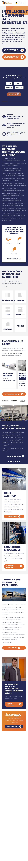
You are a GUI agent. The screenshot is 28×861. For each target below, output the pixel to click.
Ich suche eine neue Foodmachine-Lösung (11, 50)
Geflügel (9, 87)
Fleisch (18, 83)
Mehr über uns (12, 647)
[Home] (7, 2)
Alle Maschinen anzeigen (12, 394)
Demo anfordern (12, 726)
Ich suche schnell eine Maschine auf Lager (11, 57)
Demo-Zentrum (12, 516)
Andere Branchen (12, 258)
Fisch (9, 83)
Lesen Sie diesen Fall (14, 456)
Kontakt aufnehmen (10, 704)
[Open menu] (24, 3)
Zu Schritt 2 (12, 94)
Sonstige (19, 87)
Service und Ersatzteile (10, 566)
